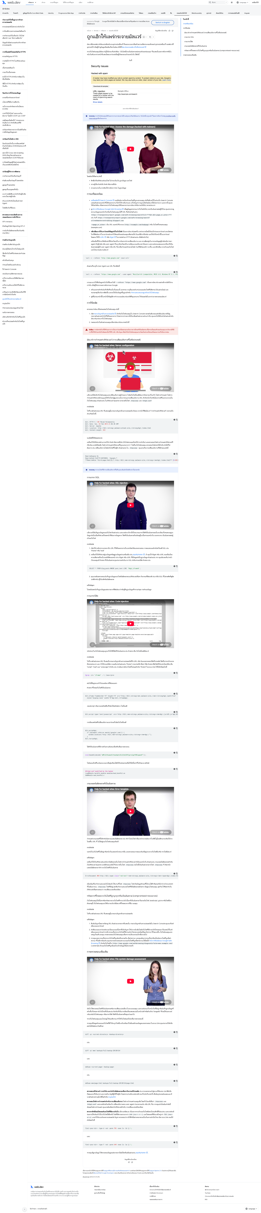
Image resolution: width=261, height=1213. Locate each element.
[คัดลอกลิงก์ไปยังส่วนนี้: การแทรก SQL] (101, 477)
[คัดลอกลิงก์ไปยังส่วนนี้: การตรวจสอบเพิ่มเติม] (110, 952)
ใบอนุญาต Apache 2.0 (155, 1170)
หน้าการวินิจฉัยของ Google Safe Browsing (106, 209)
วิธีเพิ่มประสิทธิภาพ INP (109, 13)
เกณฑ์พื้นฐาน (54, 2)
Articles (6, 9)
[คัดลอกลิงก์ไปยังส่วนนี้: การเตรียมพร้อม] (104, 194)
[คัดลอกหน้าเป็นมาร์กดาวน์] (150, 37)
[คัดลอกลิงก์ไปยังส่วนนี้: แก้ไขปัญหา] (96, 585)
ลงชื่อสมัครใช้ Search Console (101, 200)
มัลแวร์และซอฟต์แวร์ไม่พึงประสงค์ (133, 47)
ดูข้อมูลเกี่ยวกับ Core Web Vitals (33, 13)
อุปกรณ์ (209, 13)
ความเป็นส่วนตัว (42, 1209)
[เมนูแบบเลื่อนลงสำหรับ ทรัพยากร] (36, 2)
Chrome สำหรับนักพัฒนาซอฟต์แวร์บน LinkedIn (219, 1196)
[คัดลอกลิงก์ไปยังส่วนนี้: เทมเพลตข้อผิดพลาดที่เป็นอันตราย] (117, 783)
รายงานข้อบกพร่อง (99, 1190)
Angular (247, 13)
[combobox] (218, 2)
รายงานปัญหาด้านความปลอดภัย (103, 314)
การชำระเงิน (82, 13)
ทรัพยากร (31, 2)
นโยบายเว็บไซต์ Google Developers (103, 1173)
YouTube (207, 1193)
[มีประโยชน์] (169, 30)
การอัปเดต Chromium (156, 1193)
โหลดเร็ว (15, 13)
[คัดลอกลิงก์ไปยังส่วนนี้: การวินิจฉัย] (99, 303)
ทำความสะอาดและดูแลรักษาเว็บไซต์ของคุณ (145, 293)
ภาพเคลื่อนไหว (152, 13)
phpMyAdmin (138, 555)
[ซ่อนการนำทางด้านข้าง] (25, 1209)
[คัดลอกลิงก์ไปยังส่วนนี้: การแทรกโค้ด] (100, 596)
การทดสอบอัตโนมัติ (233, 13)
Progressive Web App (66, 13)
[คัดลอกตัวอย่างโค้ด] (177, 256)
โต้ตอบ (141, 13)
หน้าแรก (89, 31)
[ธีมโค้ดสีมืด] (174, 256)
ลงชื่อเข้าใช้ (255, 2)
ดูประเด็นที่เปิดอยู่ (99, 1193)
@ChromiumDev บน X (212, 1190)
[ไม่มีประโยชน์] (172, 30)
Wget (112, 237)
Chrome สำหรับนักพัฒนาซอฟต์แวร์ (160, 1190)
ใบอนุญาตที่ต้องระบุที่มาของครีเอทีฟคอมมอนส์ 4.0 (116, 1170)
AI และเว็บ (5, 13)
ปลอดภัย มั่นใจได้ (182, 13)
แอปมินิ (163, 13)
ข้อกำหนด (33, 1209)
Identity (51, 13)
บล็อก (80, 2)
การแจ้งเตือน (94, 13)
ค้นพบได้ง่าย (219, 13)
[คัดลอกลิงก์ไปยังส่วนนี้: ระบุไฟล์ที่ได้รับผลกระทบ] (104, 438)
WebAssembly (197, 13)
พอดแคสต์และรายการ (156, 1199)
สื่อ (171, 13)
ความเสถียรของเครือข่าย (127, 13)
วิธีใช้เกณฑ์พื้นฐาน (68, 2)
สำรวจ (43, 2)
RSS (206, 1199)
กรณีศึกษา (90, 2)
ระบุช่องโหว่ (112, 1097)
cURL (102, 237)
